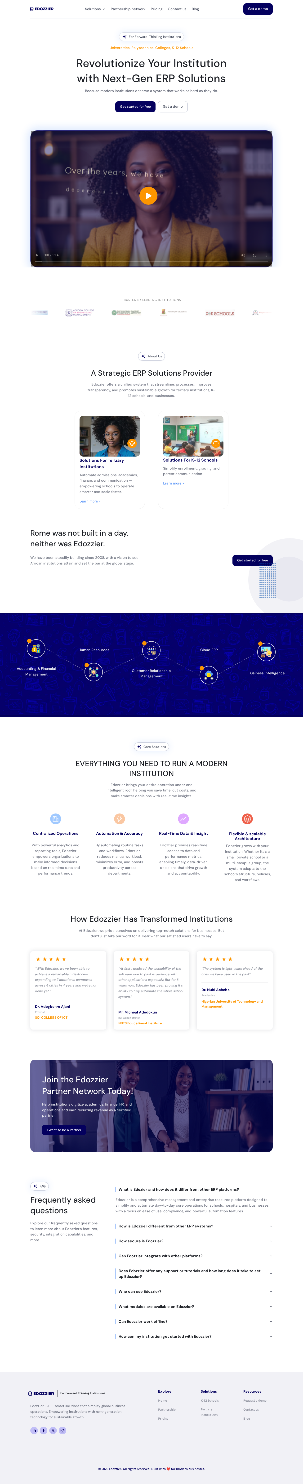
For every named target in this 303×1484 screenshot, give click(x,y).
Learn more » (90, 501)
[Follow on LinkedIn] (34, 1430)
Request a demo (255, 1400)
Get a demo (258, 8)
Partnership (167, 1409)
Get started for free (135, 106)
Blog (195, 9)
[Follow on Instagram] (62, 1430)
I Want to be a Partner (64, 1130)
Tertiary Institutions (209, 1412)
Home (162, 1400)
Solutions (93, 9)
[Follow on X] (53, 1430)
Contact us (177, 9)
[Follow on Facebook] (43, 1430)
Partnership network (128, 9)
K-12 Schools (210, 1400)
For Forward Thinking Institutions (82, 1393)
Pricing (157, 9)
